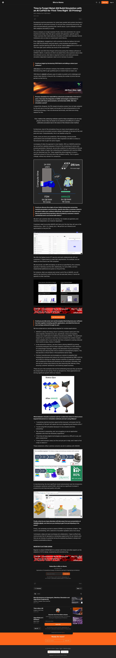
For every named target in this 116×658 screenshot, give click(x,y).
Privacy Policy (68, 628)
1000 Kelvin (40, 41)
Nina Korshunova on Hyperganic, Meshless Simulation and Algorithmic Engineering (52, 598)
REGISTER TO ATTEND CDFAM (43, 546)
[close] (71, 609)
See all (36, 628)
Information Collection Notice (58, 628)
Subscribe (104, 2)
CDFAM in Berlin (38, 523)
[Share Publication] (99, 2)
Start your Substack (54, 651)
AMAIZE (44, 74)
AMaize (68, 45)
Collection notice (67, 648)
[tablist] (37, 593)
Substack (51, 655)
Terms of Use (64, 627)
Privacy (57, 648)
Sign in (112, 2)
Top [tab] (35, 593)
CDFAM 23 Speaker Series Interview (42, 601)
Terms (61, 648)
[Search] (96, 2)
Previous (39, 588)
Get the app (64, 651)
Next (78, 588)
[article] (58, 601)
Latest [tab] (38, 593)
